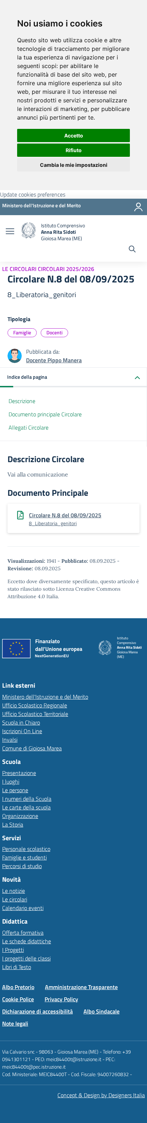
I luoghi (10, 781)
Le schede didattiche (26, 941)
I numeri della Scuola (26, 798)
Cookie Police (18, 999)
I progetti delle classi (26, 958)
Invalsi (9, 739)
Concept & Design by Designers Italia (101, 1095)
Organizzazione (20, 816)
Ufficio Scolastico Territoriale (35, 714)
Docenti (54, 332)
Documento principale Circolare (45, 414)
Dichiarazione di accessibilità (37, 1011)
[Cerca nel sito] (132, 250)
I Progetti (13, 949)
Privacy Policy (61, 999)
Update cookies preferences (32, 194)
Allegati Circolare (29, 427)
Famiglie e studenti (24, 857)
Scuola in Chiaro (21, 722)
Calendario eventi (23, 908)
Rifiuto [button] (74, 150)
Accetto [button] (73, 135)
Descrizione (22, 401)
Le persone (15, 790)
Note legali (15, 1023)
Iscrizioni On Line (22, 731)
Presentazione (19, 773)
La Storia (12, 824)
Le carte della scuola (26, 807)
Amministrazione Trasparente (81, 987)
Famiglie (22, 332)
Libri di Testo (16, 967)
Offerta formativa (23, 932)
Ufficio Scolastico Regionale (34, 705)
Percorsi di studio (22, 866)
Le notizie (13, 890)
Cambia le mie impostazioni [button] (73, 165)
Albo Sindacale (101, 1011)
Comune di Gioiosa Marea (32, 748)
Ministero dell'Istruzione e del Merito (45, 696)
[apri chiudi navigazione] (10, 232)
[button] (73, 377)
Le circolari (14, 899)
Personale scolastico (26, 848)
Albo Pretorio (18, 987)
